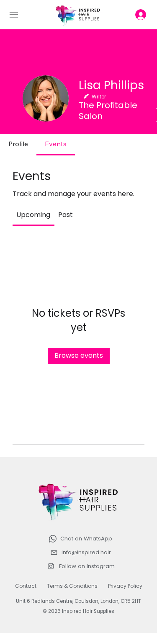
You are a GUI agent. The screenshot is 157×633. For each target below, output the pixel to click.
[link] (33, 215)
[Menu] (17, 14)
